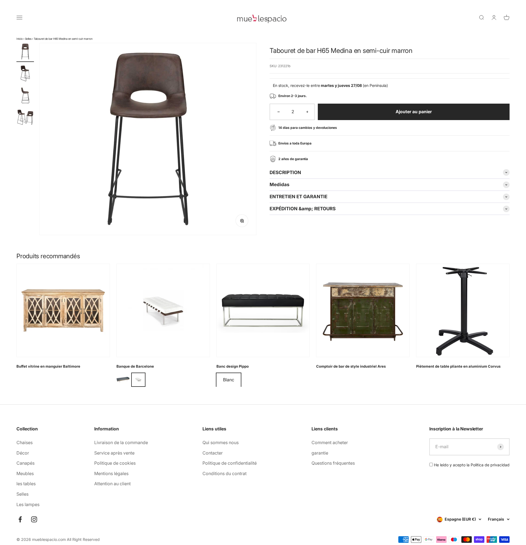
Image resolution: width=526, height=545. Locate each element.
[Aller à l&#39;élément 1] (25, 52)
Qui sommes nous (220, 442)
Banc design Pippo (232, 366)
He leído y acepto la (471, 464)
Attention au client (112, 483)
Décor (22, 453)
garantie (319, 453)
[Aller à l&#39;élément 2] (25, 74)
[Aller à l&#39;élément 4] (25, 118)
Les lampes (27, 504)
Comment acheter (329, 442)
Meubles (25, 473)
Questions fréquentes (333, 463)
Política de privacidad (490, 464)
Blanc (228, 379)
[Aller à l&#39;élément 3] (25, 96)
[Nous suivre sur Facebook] (20, 519)
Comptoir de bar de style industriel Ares (351, 366)
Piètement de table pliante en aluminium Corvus (458, 366)
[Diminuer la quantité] (278, 112)
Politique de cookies (115, 463)
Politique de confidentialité (229, 463)
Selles (28, 38)
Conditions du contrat (224, 473)
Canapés (25, 463)
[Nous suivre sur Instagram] (34, 519)
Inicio (19, 38)
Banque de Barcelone (135, 366)
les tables (26, 483)
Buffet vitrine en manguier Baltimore (48, 366)
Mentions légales (111, 473)
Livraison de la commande (121, 442)
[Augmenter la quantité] (307, 112)
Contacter (212, 453)
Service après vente (114, 453)
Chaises (24, 442)
